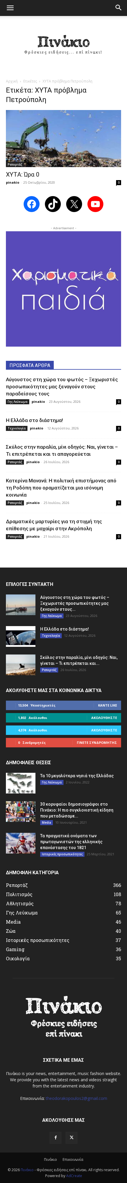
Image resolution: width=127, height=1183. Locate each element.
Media (46, 822)
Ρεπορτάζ (15, 164)
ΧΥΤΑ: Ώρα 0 (23, 174)
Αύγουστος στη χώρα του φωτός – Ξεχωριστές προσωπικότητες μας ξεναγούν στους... (74, 603)
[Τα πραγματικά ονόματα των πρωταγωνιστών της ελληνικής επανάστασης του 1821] (20, 843)
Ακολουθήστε (104, 717)
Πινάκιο (50, 1159)
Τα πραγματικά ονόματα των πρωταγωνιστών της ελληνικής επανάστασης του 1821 (71, 841)
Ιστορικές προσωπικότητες (62, 854)
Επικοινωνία (73, 1159)
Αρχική (12, 81)
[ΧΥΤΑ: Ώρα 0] (63, 138)
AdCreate (74, 1175)
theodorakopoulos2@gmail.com (76, 1098)
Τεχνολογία (17, 428)
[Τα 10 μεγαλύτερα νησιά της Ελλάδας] (20, 783)
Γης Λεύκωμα (17, 402)
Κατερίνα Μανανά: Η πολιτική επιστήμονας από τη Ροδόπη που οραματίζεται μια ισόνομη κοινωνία (61, 488)
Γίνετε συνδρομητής (97, 742)
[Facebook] (55, 1138)
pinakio (12, 182)
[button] (10, 8)
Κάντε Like (107, 705)
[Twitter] (71, 1138)
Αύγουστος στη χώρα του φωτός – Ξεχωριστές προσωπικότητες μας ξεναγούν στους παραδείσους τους (62, 386)
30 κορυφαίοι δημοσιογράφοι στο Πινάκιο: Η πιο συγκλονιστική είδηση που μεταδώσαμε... (76, 810)
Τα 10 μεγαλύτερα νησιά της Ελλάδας (77, 775)
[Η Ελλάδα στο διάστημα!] (20, 636)
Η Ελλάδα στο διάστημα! (34, 420)
